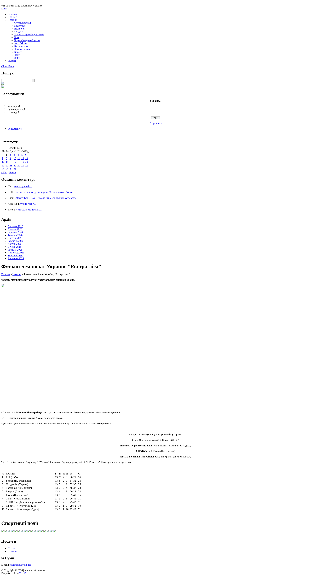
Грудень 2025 (15, 249)
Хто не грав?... (27, 203)
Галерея (12, 60)
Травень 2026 (15, 235)
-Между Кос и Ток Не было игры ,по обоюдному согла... (46, 198)
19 (22, 162)
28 (3, 169)
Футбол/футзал (22, 22)
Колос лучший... (23, 186)
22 (7, 165)
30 (11, 169)
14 (3, 162)
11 (18, 158)
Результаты (156, 123)
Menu (4, 8)
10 (15, 158)
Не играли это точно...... (29, 209)
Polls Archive (15, 128)
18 (18, 162)
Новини (12, 19)
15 (7, 162)
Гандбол (18, 31)
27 (26, 165)
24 (15, 165)
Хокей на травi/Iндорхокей (29, 34)
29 (7, 169)
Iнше (17, 57)
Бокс (16, 37)
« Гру (4, 172)
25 (18, 165)
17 (15, 162)
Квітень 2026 (15, 238)
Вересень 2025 (16, 258)
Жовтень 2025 (15, 255)
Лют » (12, 172)
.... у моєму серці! (15, 109)
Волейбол (19, 28)
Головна (12, 14)
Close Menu (7, 66)
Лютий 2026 (14, 243)
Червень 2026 (15, 232)
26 (22, 165)
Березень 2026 (15, 241)
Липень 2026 (15, 229)
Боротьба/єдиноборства (27, 40)
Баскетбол (19, 25)
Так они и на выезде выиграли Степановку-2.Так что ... (45, 192)
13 (26, 158)
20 (26, 162)
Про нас (12, 17)
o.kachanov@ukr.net (20, 564)
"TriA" (22, 573)
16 (11, 162)
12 (22, 158)
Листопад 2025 (16, 252)
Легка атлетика (22, 49)
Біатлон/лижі (21, 46)
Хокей (17, 55)
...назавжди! (12, 112)
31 (15, 169)
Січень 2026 (14, 246)
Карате (18, 52)
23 (11, 165)
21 (3, 165)
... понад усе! (13, 106)
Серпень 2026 (15, 226)
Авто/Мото (20, 43)
